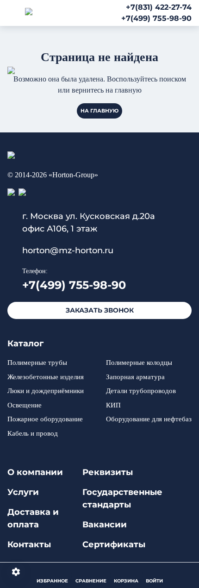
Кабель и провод (32, 433)
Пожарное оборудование (45, 419)
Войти (154, 581)
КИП (113, 405)
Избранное (52, 581)
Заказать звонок (100, 310)
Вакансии (104, 524)
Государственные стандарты (122, 498)
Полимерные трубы (37, 362)
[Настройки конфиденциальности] (16, 572)
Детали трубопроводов (141, 390)
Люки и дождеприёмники (45, 390)
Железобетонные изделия (45, 377)
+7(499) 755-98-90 (156, 18)
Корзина (126, 581)
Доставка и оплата (33, 518)
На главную (99, 110)
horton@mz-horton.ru (67, 250)
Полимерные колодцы (139, 362)
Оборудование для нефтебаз (149, 419)
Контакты (29, 544)
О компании (35, 472)
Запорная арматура (135, 377)
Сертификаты (113, 544)
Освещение (24, 405)
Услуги (23, 492)
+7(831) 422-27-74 (159, 7)
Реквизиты (107, 472)
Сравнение (90, 581)
